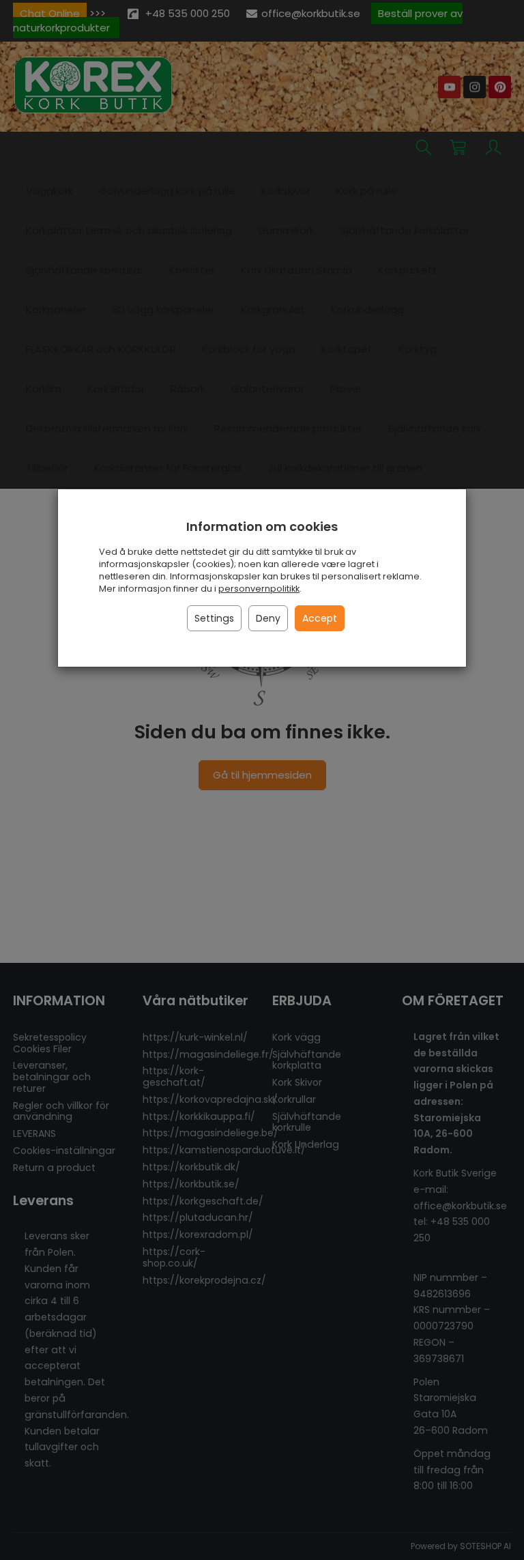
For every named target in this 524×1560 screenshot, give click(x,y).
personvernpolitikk (259, 588)
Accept (319, 618)
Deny (268, 618)
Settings (214, 618)
